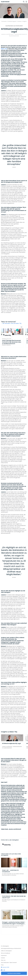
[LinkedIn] (1, 970)
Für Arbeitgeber (5, 946)
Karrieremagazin (12, 21)
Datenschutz (18, 948)
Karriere (19, 21)
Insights (25, 21)
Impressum (4, 955)
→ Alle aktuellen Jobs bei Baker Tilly (11, 323)
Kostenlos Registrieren (14, 973)
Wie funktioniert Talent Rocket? (9, 962)
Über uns (3, 960)
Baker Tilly (4, 49)
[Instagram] (4, 970)
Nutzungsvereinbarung (6, 948)
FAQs (2, 965)
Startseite (4, 21)
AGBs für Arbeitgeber (6, 950)
